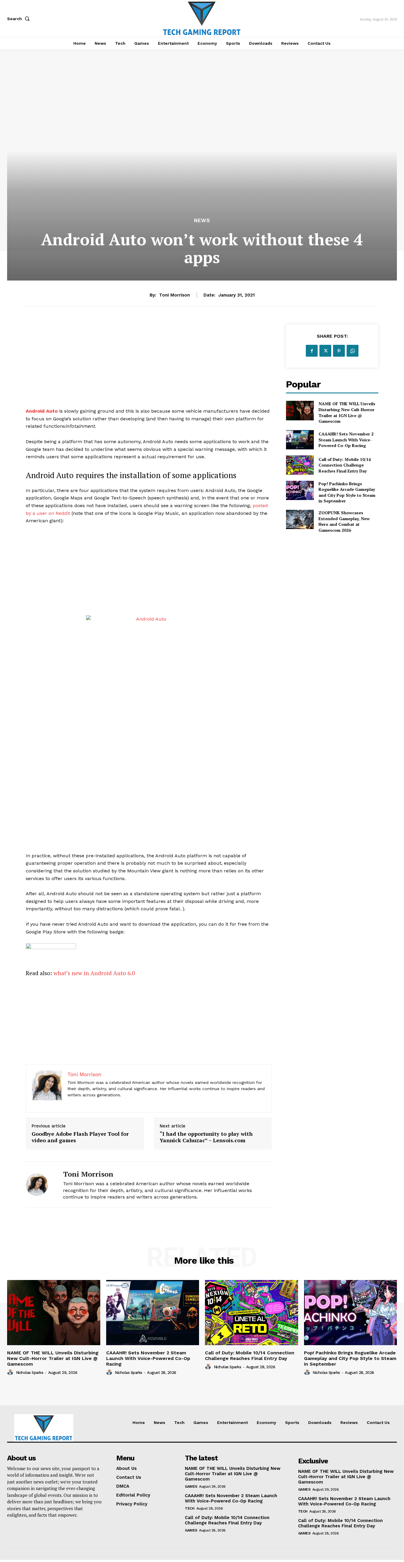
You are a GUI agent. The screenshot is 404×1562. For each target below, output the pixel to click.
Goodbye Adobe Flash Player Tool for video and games (80, 1137)
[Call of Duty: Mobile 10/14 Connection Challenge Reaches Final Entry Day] (299, 465)
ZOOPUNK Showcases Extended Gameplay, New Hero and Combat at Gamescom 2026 (344, 521)
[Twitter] (325, 351)
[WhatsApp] (352, 351)
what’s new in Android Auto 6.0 (94, 973)
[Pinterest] (339, 351)
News (202, 220)
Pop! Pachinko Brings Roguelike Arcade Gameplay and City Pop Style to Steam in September (347, 492)
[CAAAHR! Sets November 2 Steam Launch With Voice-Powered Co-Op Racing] (299, 439)
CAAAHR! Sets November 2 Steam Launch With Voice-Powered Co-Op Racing (346, 439)
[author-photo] (11, 1372)
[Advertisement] (149, 365)
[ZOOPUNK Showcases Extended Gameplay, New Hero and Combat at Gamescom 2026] (299, 519)
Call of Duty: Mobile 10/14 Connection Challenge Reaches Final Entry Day (345, 465)
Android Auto (42, 411)
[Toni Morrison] (40, 1185)
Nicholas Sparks (29, 1372)
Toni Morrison (174, 295)
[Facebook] (312, 351)
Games (191, 1486)
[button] (19, 18)
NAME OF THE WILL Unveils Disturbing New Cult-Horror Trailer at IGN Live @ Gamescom (347, 412)
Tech (189, 1508)
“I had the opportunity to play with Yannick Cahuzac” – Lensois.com (206, 1137)
